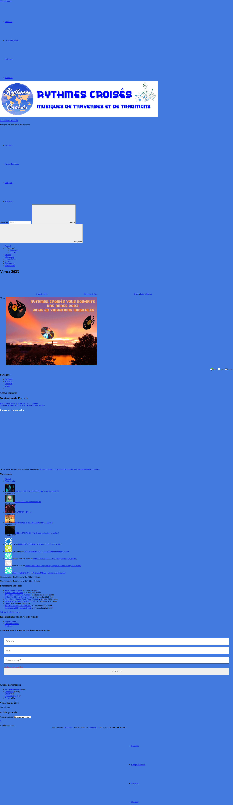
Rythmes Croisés (90, 294)
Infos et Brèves (10, 259)
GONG (8, 604)
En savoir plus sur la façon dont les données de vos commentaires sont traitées (69, 469)
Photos (7, 261)
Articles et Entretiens (13, 689)
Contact (13, 252)
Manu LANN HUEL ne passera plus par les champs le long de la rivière (53, 566)
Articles (8, 255)
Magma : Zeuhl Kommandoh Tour (18, 608)
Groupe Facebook (12, 624)
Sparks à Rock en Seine (14, 593)
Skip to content (6, 1)
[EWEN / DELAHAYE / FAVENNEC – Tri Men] (10, 523)
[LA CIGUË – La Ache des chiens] (10, 502)
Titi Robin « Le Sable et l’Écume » (18, 595)
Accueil (8, 246)
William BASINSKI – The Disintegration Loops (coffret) (37, 533)
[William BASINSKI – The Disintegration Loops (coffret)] (10, 533)
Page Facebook (11, 621)
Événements (9, 263)
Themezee (92, 727)
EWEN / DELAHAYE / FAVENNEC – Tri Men (34, 523)
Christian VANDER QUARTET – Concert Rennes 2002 (37, 491)
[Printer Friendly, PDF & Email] (221, 369)
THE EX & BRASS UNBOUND (18, 606)
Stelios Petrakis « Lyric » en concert (18, 597)
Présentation (14, 250)
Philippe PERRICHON (21, 573)
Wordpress (68, 727)
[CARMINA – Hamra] (10, 512)
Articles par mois (6, 717)
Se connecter (10, 266)
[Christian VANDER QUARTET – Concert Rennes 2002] (10, 491)
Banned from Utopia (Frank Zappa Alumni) (21, 599)
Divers (136, 294)
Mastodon (8, 626)
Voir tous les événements (9, 612)
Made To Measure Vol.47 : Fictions (19, 403)
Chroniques (9, 257)
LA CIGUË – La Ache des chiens (28, 502)
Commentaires (10, 481)
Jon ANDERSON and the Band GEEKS (20, 601)
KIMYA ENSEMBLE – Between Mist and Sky (22, 406)
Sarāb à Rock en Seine (13, 590)
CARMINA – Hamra (23, 512)
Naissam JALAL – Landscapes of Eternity (49, 573)
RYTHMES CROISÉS (9, 121)
